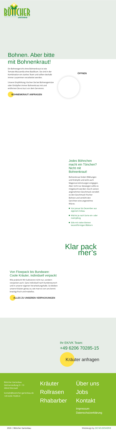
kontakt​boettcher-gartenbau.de (19, 392)
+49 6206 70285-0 (12, 396)
